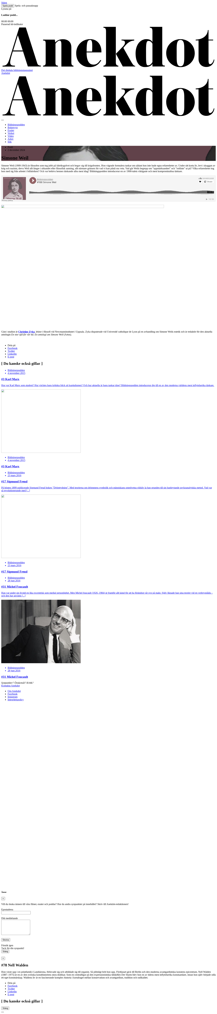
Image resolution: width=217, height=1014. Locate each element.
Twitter (11, 351)
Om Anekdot (14, 691)
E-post (11, 356)
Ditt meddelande (9, 918)
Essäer (11, 130)
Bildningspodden (16, 124)
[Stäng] (2, 1012)
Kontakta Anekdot (10, 685)
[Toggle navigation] (2, 120)
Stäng (5, 951)
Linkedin (12, 354)
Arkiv (11, 139)
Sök (10, 141)
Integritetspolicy (16, 699)
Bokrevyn (13, 127)
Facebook (12, 348)
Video (11, 136)
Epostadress (7, 909)
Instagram (12, 696)
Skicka (6, 940)
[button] (7, 5)
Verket (11, 133)
